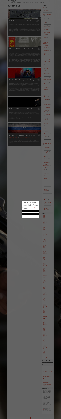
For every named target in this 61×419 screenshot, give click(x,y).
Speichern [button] (30, 213)
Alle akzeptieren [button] (30, 211)
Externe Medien (26, 208)
